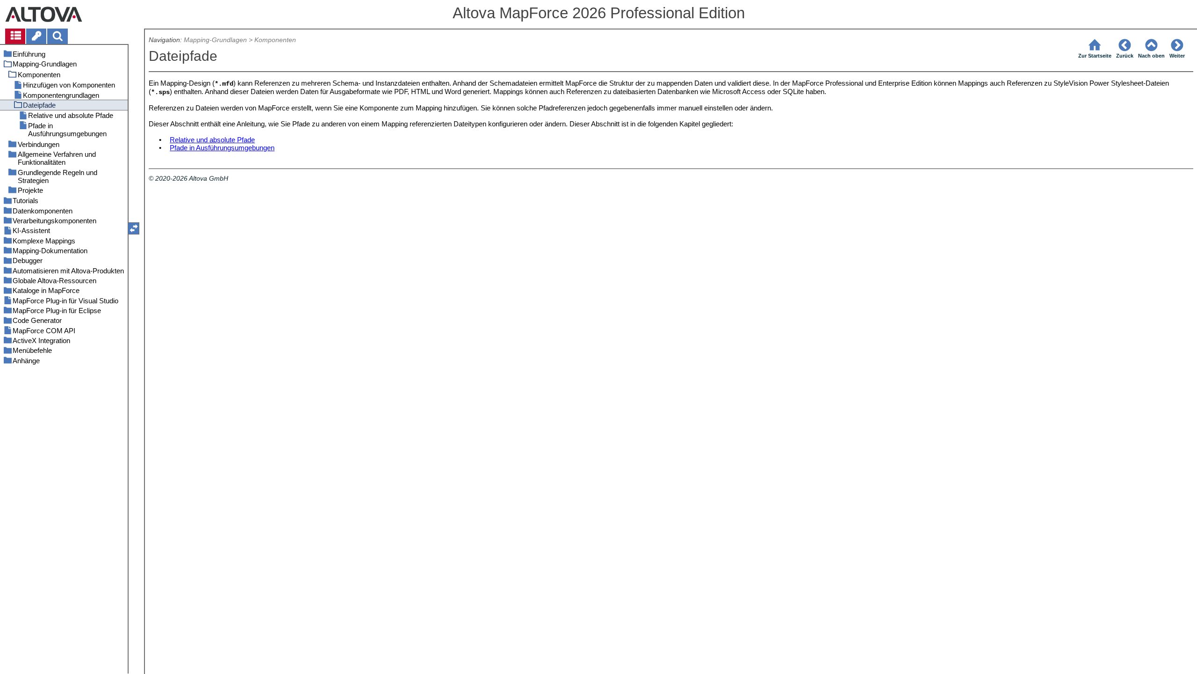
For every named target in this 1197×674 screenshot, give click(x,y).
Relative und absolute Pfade (212, 140)
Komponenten (275, 40)
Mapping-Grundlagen (215, 40)
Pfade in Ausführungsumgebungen (222, 148)
